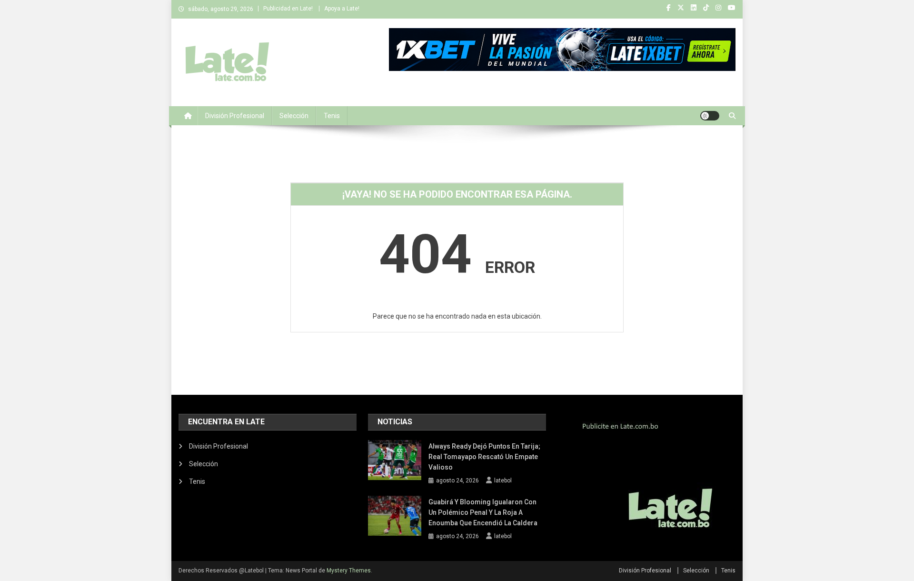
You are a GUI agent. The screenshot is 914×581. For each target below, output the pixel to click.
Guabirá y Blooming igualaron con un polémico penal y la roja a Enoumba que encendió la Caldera (482, 512)
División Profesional (234, 116)
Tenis (332, 116)
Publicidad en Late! (288, 8)
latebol (503, 480)
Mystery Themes (349, 570)
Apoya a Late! (341, 8)
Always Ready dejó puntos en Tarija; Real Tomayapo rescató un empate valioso (484, 456)
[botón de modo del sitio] (709, 115)
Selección (293, 116)
